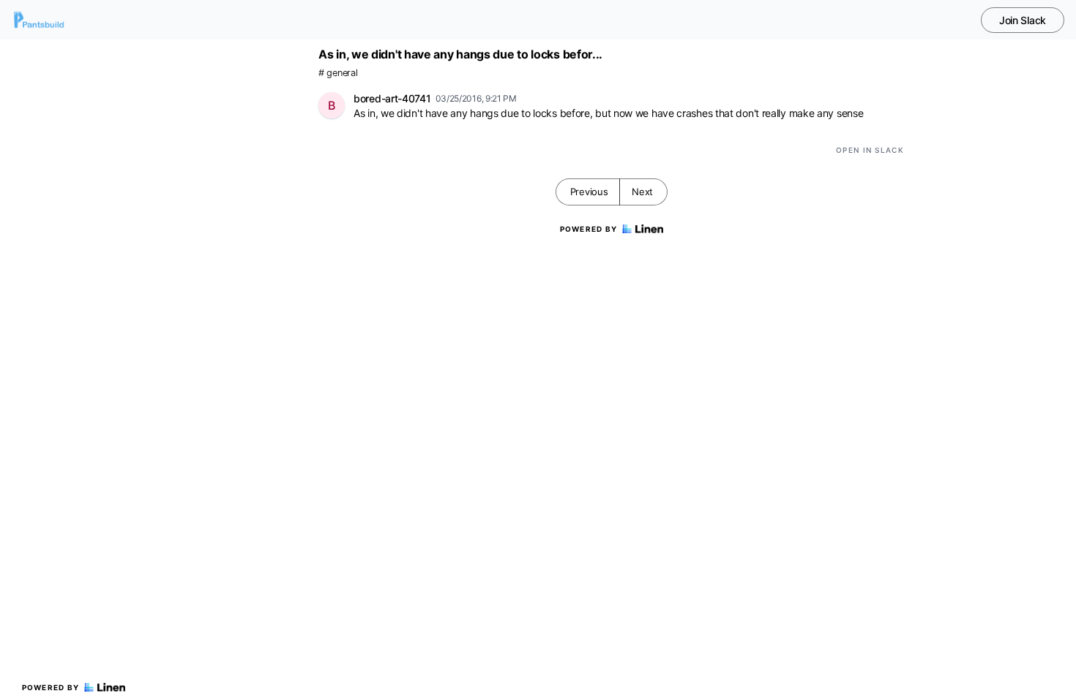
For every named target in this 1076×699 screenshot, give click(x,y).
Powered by (51, 687)
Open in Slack (870, 150)
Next (642, 191)
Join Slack (1022, 20)
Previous (589, 191)
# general (337, 72)
